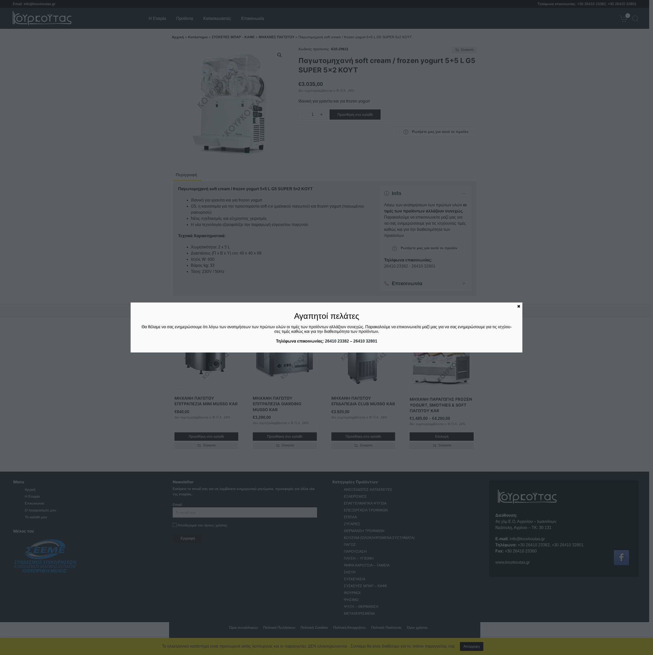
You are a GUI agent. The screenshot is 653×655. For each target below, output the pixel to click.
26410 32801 (365, 341)
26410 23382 (337, 341)
